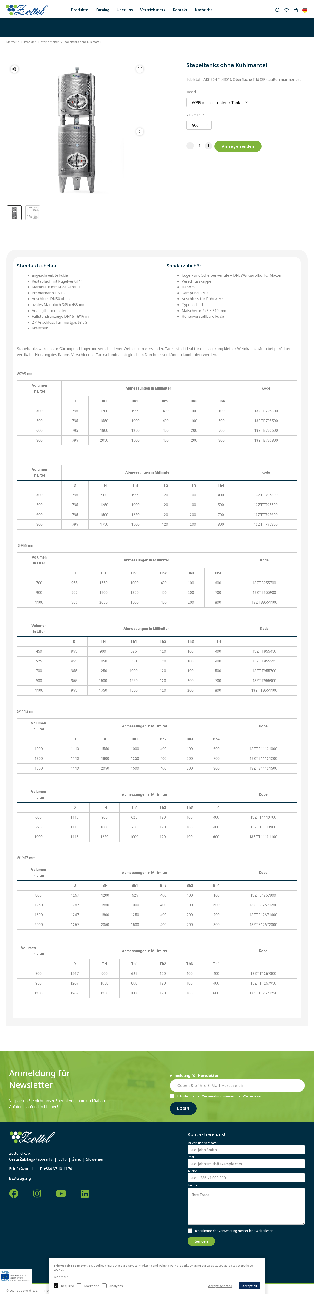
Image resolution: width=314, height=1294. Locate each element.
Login (183, 1108)
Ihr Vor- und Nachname (203, 1143)
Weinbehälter (50, 42)
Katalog (102, 9)
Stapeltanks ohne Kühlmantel (83, 42)
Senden (201, 1241)
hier (239, 1096)
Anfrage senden (238, 146)
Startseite (12, 42)
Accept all (249, 1286)
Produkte (79, 9)
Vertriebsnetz (153, 9)
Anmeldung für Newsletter (194, 1075)
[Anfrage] (295, 10)
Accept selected (220, 1286)
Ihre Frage (194, 1185)
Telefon (192, 1171)
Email (191, 1157)
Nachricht (203, 9)
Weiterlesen (264, 1231)
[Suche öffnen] (277, 10)
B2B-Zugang (20, 1178)
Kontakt (180, 9)
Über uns (125, 9)
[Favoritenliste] (286, 10)
